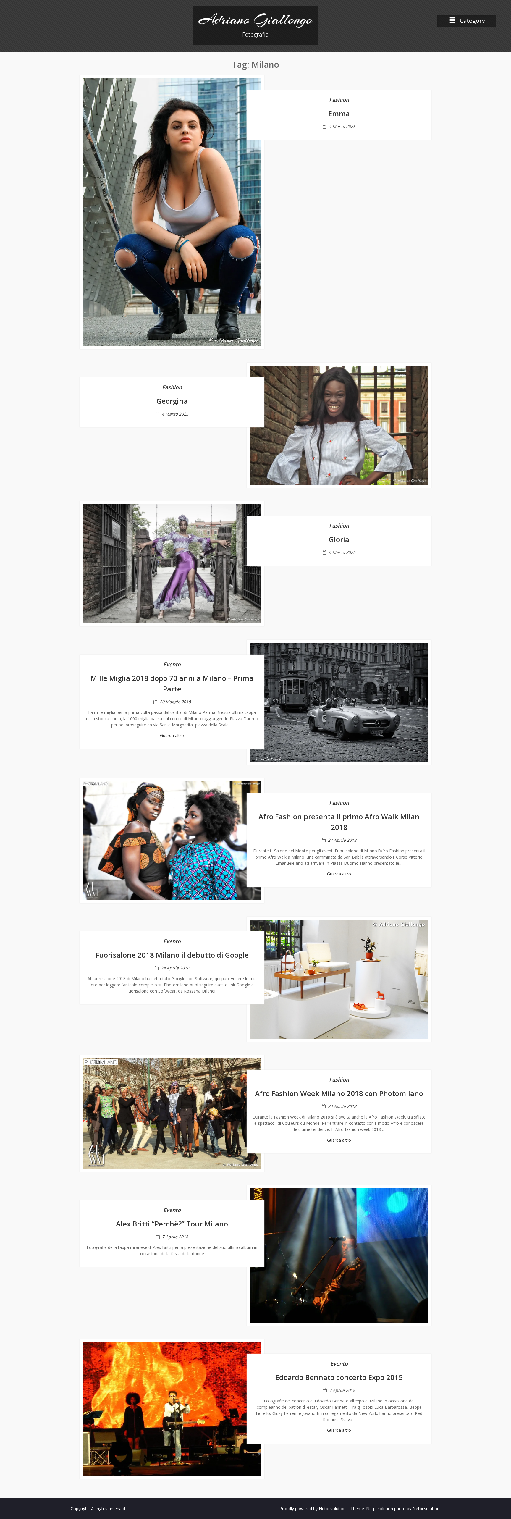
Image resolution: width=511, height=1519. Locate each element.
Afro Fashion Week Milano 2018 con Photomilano (339, 1093)
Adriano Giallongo (256, 19)
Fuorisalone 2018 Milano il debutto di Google (172, 955)
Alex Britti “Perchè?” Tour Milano (172, 1224)
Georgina (172, 401)
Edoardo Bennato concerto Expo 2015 (339, 1377)
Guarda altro (172, 735)
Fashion (339, 99)
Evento (172, 664)
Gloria (339, 539)
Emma (339, 113)
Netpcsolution (426, 1508)
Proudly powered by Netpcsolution (312, 1508)
